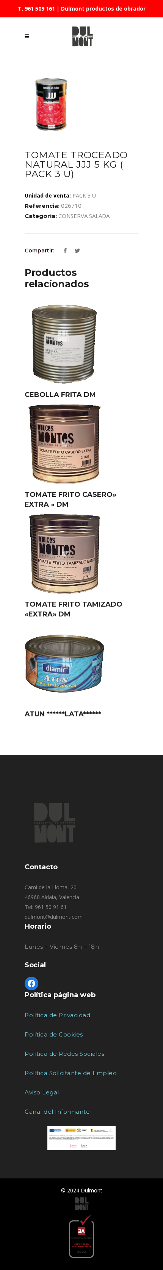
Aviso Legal (42, 1092)
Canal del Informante (57, 1111)
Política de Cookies (54, 1034)
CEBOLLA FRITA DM (60, 395)
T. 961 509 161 (36, 8)
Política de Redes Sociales (64, 1053)
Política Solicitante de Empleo (71, 1073)
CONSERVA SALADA (84, 215)
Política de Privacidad (57, 1015)
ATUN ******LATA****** (63, 714)
